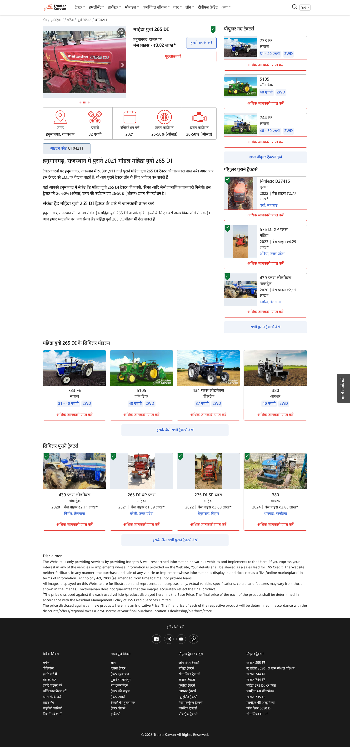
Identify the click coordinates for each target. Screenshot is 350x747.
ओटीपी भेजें (216, 39)
